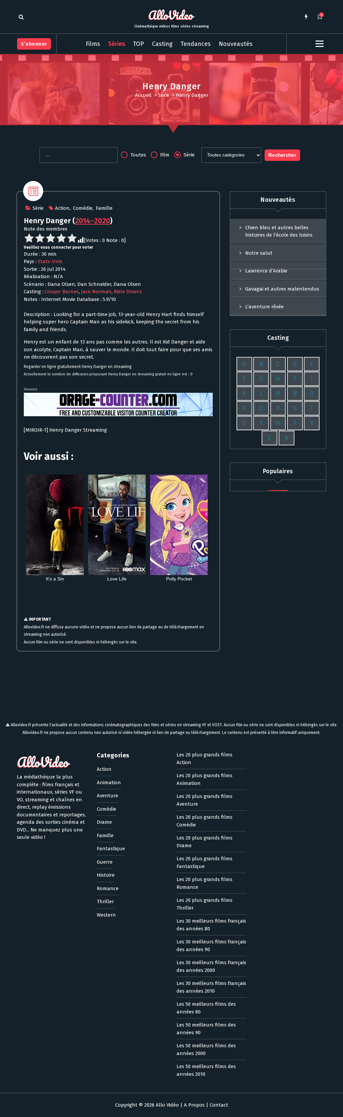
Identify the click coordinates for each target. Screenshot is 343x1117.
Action (62, 208)
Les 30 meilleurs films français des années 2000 (211, 966)
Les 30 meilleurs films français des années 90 (211, 945)
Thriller (105, 901)
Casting (162, 44)
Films (93, 44)
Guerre (105, 862)
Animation (109, 783)
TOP (138, 44)
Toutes (137, 155)
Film (164, 155)
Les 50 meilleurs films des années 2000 (206, 1049)
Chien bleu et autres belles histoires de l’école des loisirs (279, 231)
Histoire (106, 875)
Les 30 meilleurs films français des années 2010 (211, 987)
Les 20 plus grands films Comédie (204, 821)
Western (106, 915)
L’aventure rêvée (264, 307)
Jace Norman (96, 292)
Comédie (82, 208)
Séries (116, 44)
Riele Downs (128, 292)
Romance (108, 888)
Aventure (107, 796)
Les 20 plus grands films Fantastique (204, 862)
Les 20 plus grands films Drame (204, 842)
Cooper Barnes (62, 292)
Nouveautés (236, 44)
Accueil (143, 95)
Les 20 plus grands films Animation (204, 779)
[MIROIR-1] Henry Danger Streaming (65, 430)
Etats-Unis (50, 261)
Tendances (196, 44)
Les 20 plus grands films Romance (204, 883)
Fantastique (111, 849)
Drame (104, 822)
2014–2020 (92, 220)
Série (163, 95)
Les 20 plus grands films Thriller (204, 904)
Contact (219, 1105)
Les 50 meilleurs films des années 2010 (206, 1070)
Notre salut (258, 253)
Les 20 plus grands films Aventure (204, 800)
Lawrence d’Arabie (266, 271)
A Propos (194, 1105)
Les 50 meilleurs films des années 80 (206, 1008)
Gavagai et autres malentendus (282, 289)
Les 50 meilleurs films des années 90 (206, 1029)
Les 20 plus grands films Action (204, 758)
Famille (104, 208)
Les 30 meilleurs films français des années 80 (211, 925)
